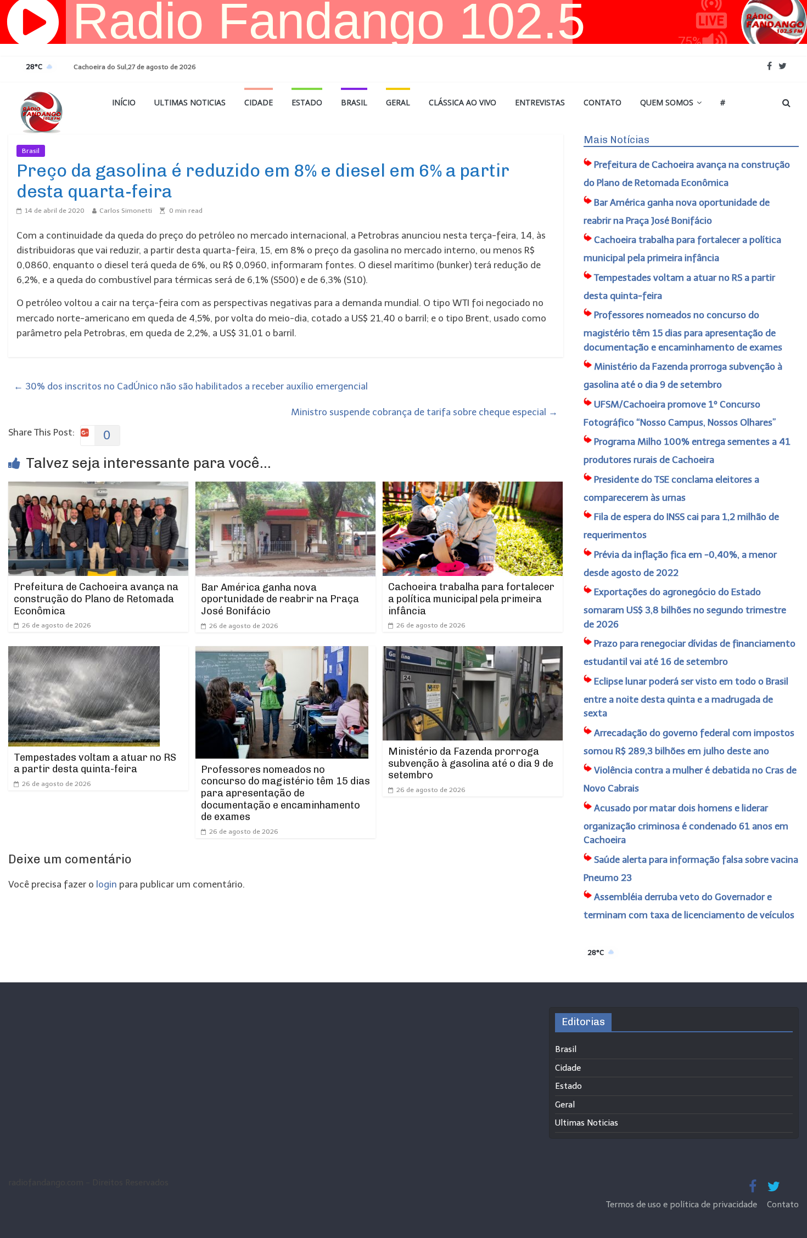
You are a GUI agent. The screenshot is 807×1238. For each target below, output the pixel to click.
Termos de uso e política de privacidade (682, 1204)
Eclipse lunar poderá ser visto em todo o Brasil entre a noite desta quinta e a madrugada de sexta (686, 697)
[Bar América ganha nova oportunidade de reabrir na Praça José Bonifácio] (285, 488)
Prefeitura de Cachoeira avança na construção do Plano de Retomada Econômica (96, 599)
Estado (307, 102)
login (106, 884)
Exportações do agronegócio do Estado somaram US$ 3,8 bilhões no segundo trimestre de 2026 (685, 608)
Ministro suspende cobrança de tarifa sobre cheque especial (424, 411)
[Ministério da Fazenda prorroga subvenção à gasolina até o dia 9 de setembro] (473, 653)
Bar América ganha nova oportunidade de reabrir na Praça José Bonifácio (280, 599)
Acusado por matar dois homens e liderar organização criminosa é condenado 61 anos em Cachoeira (686, 824)
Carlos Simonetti (125, 210)
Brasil (354, 102)
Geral (398, 102)
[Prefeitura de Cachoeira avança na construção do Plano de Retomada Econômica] (98, 488)
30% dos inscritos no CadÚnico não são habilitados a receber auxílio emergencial (191, 386)
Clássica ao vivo (462, 102)
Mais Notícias (616, 140)
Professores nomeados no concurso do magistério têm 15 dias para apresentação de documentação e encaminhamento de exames (285, 793)
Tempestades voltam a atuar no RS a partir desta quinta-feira (95, 763)
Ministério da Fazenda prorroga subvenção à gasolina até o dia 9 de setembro (470, 763)
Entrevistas (540, 102)
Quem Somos (666, 102)
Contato (602, 102)
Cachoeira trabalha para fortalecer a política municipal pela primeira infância (471, 599)
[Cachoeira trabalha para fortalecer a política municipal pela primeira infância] (473, 488)
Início (124, 102)
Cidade (258, 102)
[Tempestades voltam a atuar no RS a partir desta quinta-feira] (84, 653)
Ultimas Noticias (190, 102)
